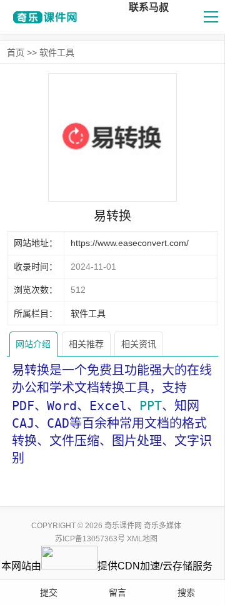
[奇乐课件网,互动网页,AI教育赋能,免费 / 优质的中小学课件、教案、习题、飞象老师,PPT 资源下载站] (43, 16)
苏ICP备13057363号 (90, 538)
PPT (150, 405)
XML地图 (142, 538)
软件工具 (56, 52)
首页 (15, 52)
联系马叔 (149, 7)
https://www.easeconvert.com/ (130, 243)
